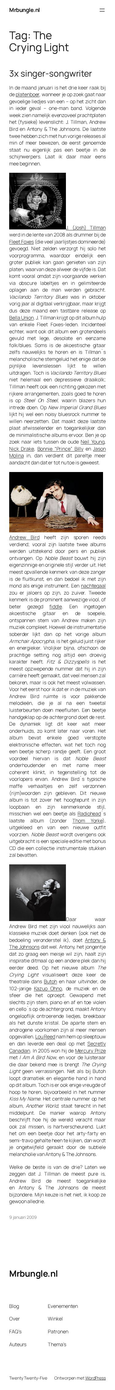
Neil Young (93, 441)
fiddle (55, 606)
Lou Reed (45, 1036)
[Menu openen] (102, 10)
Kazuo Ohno (48, 988)
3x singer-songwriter (50, 73)
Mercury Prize (90, 1050)
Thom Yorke (87, 820)
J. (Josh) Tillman (86, 227)
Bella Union (21, 317)
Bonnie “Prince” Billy (60, 448)
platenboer (27, 94)
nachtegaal (93, 585)
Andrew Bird (24, 537)
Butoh (50, 981)
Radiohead (89, 813)
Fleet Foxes (21, 241)
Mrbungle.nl (24, 9)
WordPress (95, 1378)
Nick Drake (21, 448)
